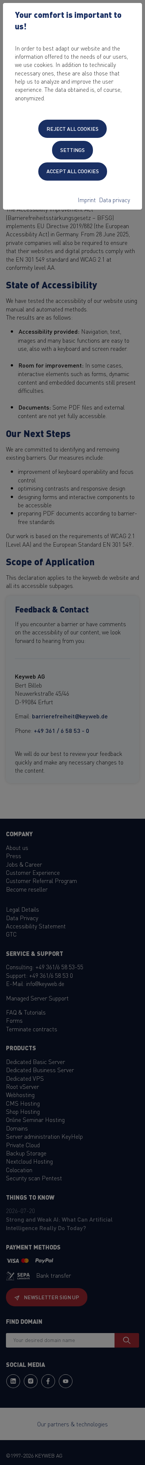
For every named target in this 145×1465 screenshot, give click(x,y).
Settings (72, 149)
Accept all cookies (72, 171)
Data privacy (114, 199)
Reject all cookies (72, 128)
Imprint (87, 199)
